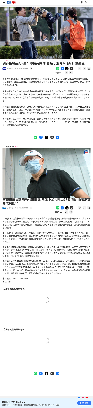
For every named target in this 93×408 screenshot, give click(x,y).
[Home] (11, 2)
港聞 (11, 147)
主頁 (6, 60)
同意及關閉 (84, 403)
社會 (16, 147)
